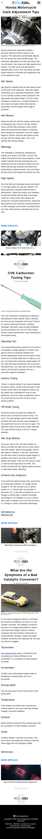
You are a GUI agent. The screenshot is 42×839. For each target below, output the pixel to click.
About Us (8, 824)
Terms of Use (15, 826)
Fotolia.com (32, 45)
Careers (33, 824)
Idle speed (5, 87)
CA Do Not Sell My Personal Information (20, 828)
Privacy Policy (26, 826)
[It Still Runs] (21, 3)
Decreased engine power (11, 653)
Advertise (16, 824)
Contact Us (25, 824)
